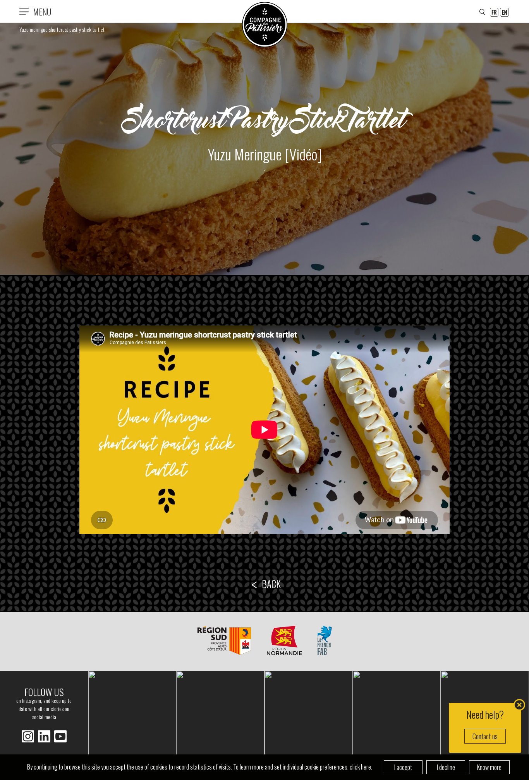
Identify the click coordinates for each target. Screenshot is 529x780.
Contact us (485, 736)
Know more (489, 767)
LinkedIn (28, 736)
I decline (446, 767)
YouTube (60, 736)
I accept (403, 767)
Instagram (44, 736)
